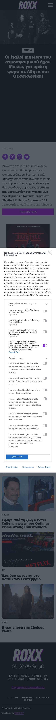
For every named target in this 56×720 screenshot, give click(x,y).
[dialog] (28, 360)
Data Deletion (12, 467)
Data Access (28, 467)
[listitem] (28, 304)
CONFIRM (17, 457)
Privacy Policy (44, 467)
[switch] (45, 311)
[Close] (50, 253)
